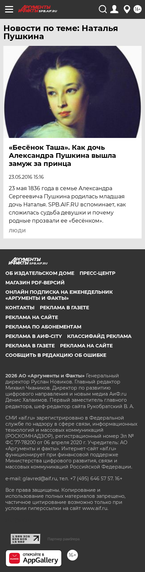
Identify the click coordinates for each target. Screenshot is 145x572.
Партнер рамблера (64, 539)
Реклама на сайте (31, 317)
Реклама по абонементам (43, 327)
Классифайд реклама (99, 336)
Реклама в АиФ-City (33, 336)
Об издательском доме (39, 273)
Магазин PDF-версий (35, 283)
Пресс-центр (97, 273)
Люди (17, 230)
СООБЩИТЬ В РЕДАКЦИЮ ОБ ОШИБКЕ (55, 355)
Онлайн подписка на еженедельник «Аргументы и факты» (59, 295)
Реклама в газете (64, 308)
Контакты (19, 308)
